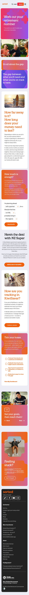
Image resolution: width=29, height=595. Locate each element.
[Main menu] (25, 4)
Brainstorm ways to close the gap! (16, 375)
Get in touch (6, 546)
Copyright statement (8, 554)
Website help (6, 557)
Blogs (4, 516)
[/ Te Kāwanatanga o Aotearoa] (14, 582)
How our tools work (8, 548)
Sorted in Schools (7, 530)
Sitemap (5, 559)
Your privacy (6, 552)
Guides (5, 514)
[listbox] (11, 206)
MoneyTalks (20, 470)
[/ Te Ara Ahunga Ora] (14, 578)
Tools (4, 512)
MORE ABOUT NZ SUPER (14, 264)
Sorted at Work (7, 534)
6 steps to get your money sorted (11, 510)
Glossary (5, 519)
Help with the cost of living (9, 521)
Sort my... (5, 508)
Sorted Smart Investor (8, 528)
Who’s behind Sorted (8, 544)
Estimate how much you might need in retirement (15, 363)
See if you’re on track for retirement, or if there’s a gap (15, 369)
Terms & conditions (8, 550)
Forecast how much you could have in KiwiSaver (15, 358)
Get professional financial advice (11, 568)
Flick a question (8, 469)
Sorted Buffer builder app (9, 537)
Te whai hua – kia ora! (8, 532)
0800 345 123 (10, 472)
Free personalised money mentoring (12, 566)
